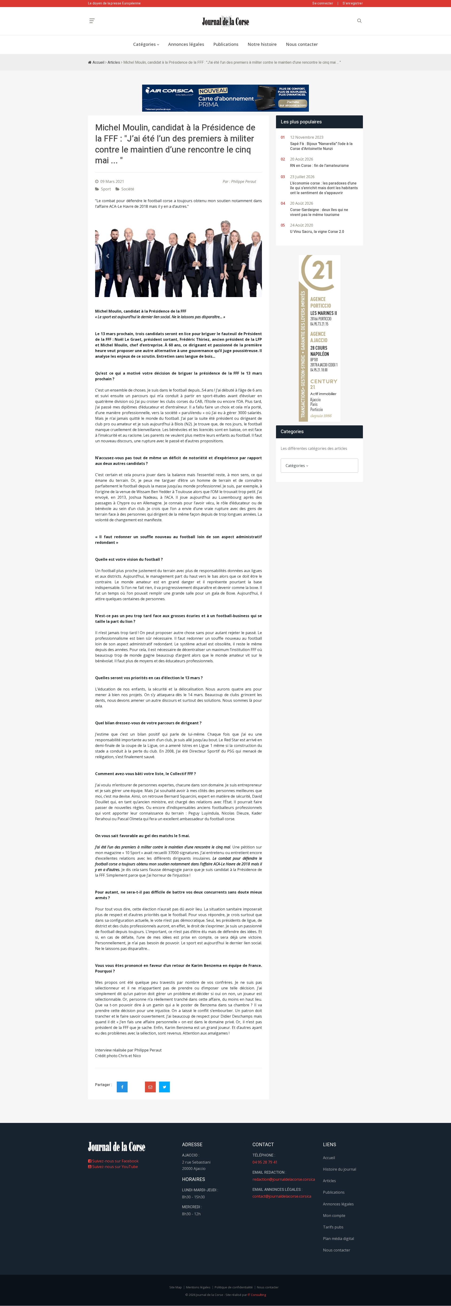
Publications (225, 44)
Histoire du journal (339, 1169)
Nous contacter (302, 44)
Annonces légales (186, 44)
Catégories (144, 44)
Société (127, 189)
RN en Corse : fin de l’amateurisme (319, 166)
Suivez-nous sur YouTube (114, 1166)
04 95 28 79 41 (265, 1162)
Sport (106, 189)
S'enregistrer (353, 3)
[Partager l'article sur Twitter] (164, 1087)
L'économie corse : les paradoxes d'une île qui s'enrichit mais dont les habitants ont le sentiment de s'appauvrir (324, 188)
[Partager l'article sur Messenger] (136, 1083)
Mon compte (334, 1215)
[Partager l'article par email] (150, 1087)
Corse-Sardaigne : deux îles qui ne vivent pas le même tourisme (319, 212)
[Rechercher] (359, 20)
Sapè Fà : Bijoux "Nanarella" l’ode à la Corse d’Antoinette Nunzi (321, 146)
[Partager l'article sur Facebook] (122, 1087)
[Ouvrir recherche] (92, 21)
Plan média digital (338, 1238)
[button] (107, 256)
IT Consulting (257, 1295)
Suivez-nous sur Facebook (115, 1161)
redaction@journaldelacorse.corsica (284, 1179)
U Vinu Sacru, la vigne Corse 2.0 (317, 232)
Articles (114, 62)
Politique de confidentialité (234, 1287)
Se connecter (322, 3)
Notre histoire (262, 44)
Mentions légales (198, 1287)
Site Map (175, 1287)
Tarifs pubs (333, 1227)
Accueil (98, 62)
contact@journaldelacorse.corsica (282, 1196)
